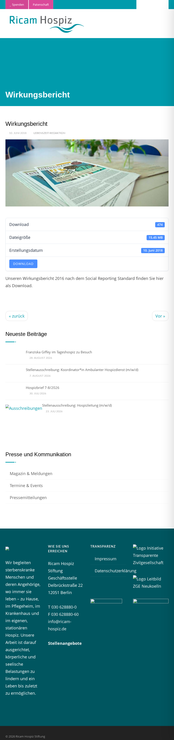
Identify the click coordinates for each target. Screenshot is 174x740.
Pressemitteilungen (28, 497)
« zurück (16, 316)
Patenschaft (41, 4)
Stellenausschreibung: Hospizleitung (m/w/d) (77, 405)
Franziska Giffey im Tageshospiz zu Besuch (59, 352)
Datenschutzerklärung (115, 570)
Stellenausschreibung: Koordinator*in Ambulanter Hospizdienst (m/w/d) (82, 369)
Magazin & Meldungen (31, 473)
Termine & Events (26, 485)
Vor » (160, 316)
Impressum (105, 558)
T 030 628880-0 (62, 607)
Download (23, 264)
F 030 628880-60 (63, 614)
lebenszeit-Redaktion (49, 133)
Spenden (17, 4)
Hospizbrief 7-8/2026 (42, 387)
